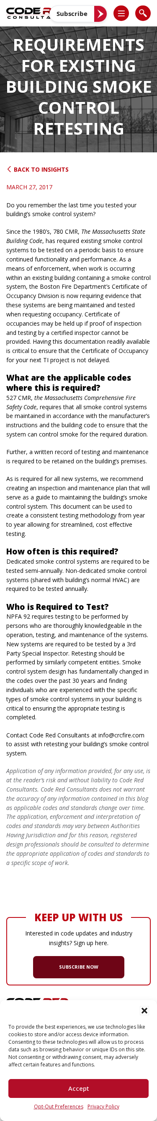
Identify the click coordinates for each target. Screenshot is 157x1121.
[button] (144, 1010)
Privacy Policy (103, 1106)
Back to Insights (40, 169)
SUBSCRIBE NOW (78, 967)
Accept (78, 1088)
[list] (121, 13)
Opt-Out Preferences (58, 1106)
